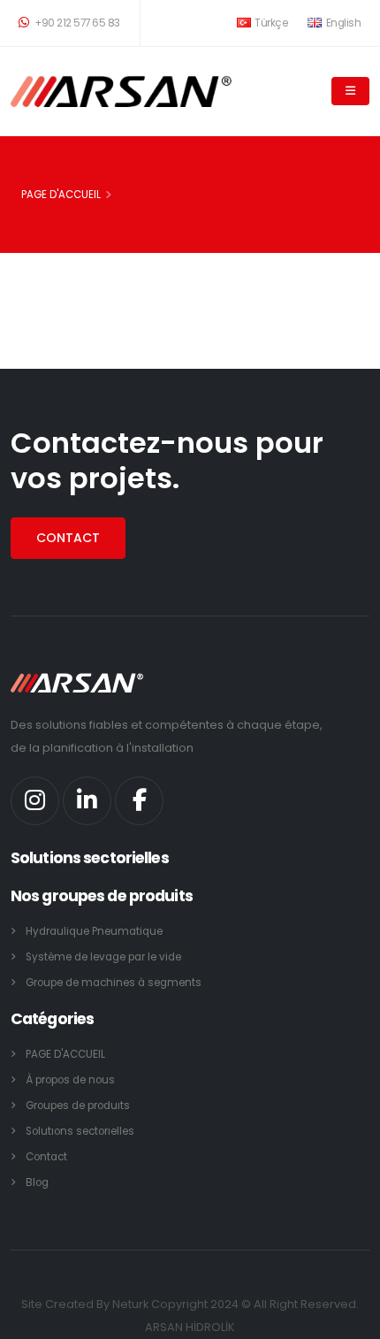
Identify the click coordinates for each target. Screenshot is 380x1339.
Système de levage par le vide (103, 957)
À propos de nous (70, 1080)
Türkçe (270, 23)
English (342, 23)
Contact (46, 1157)
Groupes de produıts (78, 1105)
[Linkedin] (87, 801)
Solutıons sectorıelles (80, 1131)
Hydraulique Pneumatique (94, 931)
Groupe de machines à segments (113, 983)
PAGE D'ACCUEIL (61, 194)
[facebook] (139, 801)
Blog (37, 1182)
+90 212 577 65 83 (76, 23)
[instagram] (35, 801)
